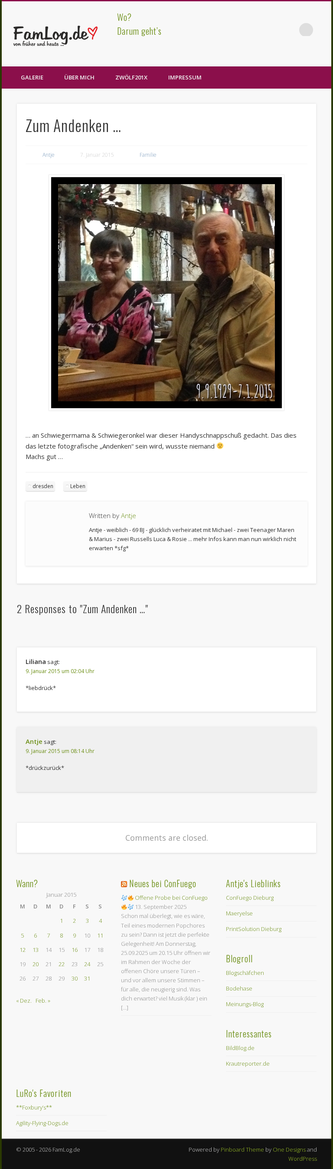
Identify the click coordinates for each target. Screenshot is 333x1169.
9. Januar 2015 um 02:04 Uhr (60, 671)
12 (23, 950)
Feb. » (43, 1000)
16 (75, 950)
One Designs (289, 1149)
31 (87, 978)
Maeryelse (239, 913)
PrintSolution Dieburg (253, 929)
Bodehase (239, 988)
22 (62, 964)
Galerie (32, 77)
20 (36, 964)
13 (36, 950)
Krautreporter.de (248, 1063)
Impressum (185, 77)
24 (87, 964)
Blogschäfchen (245, 973)
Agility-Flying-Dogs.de (42, 1123)
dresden (43, 486)
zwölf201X (131, 77)
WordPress (302, 1158)
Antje (48, 155)
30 (75, 978)
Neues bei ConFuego (162, 883)
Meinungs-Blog (245, 1004)
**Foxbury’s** (34, 1107)
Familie (148, 155)
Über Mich (79, 77)
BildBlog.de (240, 1048)
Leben (77, 486)
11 (100, 935)
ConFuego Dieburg (250, 898)
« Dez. (24, 1000)
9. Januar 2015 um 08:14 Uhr (60, 751)
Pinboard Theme (242, 1149)
